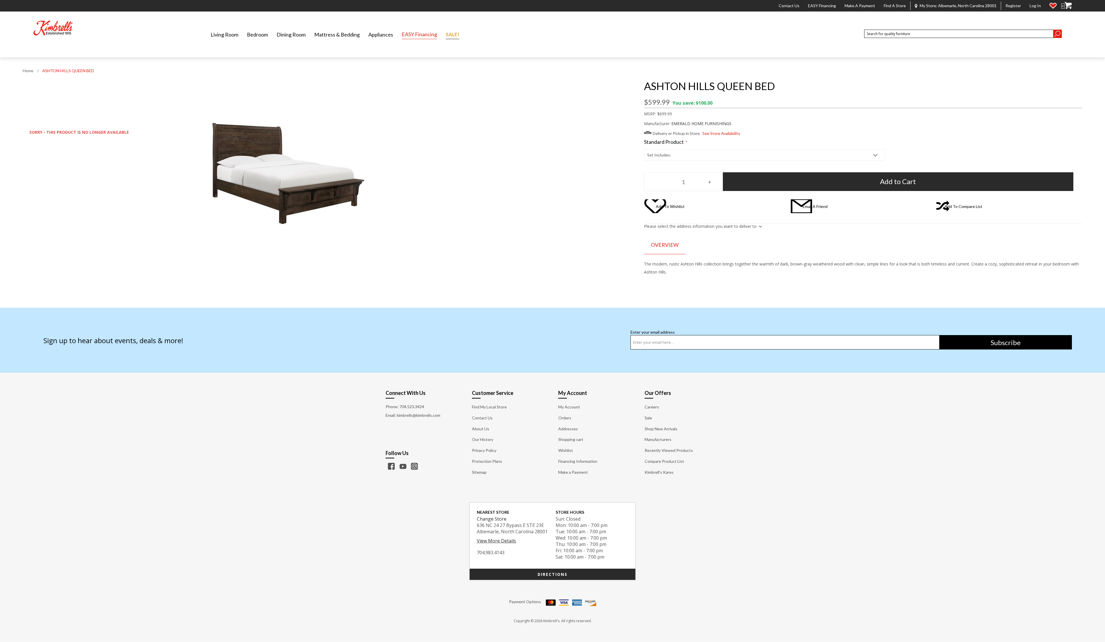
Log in (1035, 5)
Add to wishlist (670, 206)
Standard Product (664, 142)
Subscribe (1006, 342)
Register (1013, 5)
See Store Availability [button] (721, 133)
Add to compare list (963, 206)
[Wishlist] (1053, 5)
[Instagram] (414, 466)
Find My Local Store (489, 406)
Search (1057, 34)
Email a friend (815, 206)
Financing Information (577, 461)
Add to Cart (898, 181)
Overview (665, 245)
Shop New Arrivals (661, 428)
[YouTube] (403, 466)
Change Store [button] (491, 519)
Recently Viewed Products (669, 450)
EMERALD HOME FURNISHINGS (701, 123)
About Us (480, 428)
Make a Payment (860, 5)
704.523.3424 (411, 406)
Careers (652, 406)
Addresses (568, 428)
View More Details (496, 541)
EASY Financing (822, 5)
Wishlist (565, 450)
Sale (648, 417)
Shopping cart (570, 439)
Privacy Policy (484, 450)
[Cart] (1068, 5)
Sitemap (479, 472)
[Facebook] (391, 466)
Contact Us (789, 5)
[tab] (665, 245)
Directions (552, 574)
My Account (569, 406)
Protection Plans (487, 461)
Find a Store (895, 5)
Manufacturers (658, 439)
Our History (482, 439)
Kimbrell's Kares (659, 472)
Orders (564, 417)
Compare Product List (664, 461)
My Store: (958, 5)
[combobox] (958, 34)
